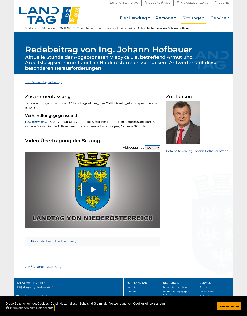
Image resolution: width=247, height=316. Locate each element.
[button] (149, 18)
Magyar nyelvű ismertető (37, 287)
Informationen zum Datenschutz (31, 308)
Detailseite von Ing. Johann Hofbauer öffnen (197, 151)
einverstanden (229, 306)
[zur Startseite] (49, 15)
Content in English (33, 282)
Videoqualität (133, 147)
